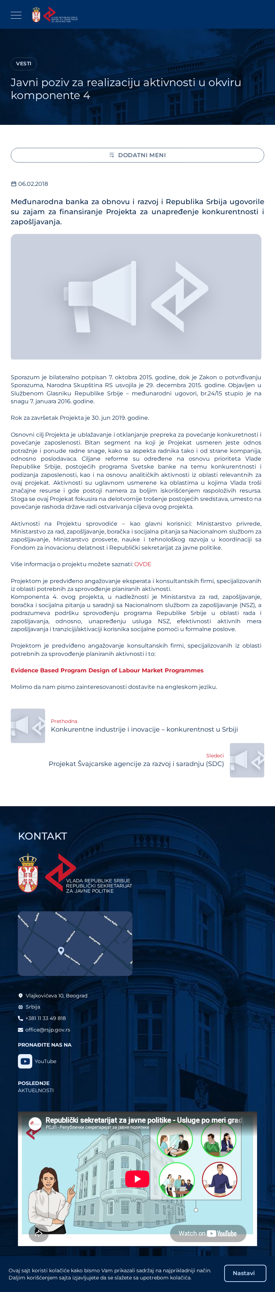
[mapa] (75, 943)
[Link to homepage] (55, 14)
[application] (137, 1179)
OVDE (142, 564)
